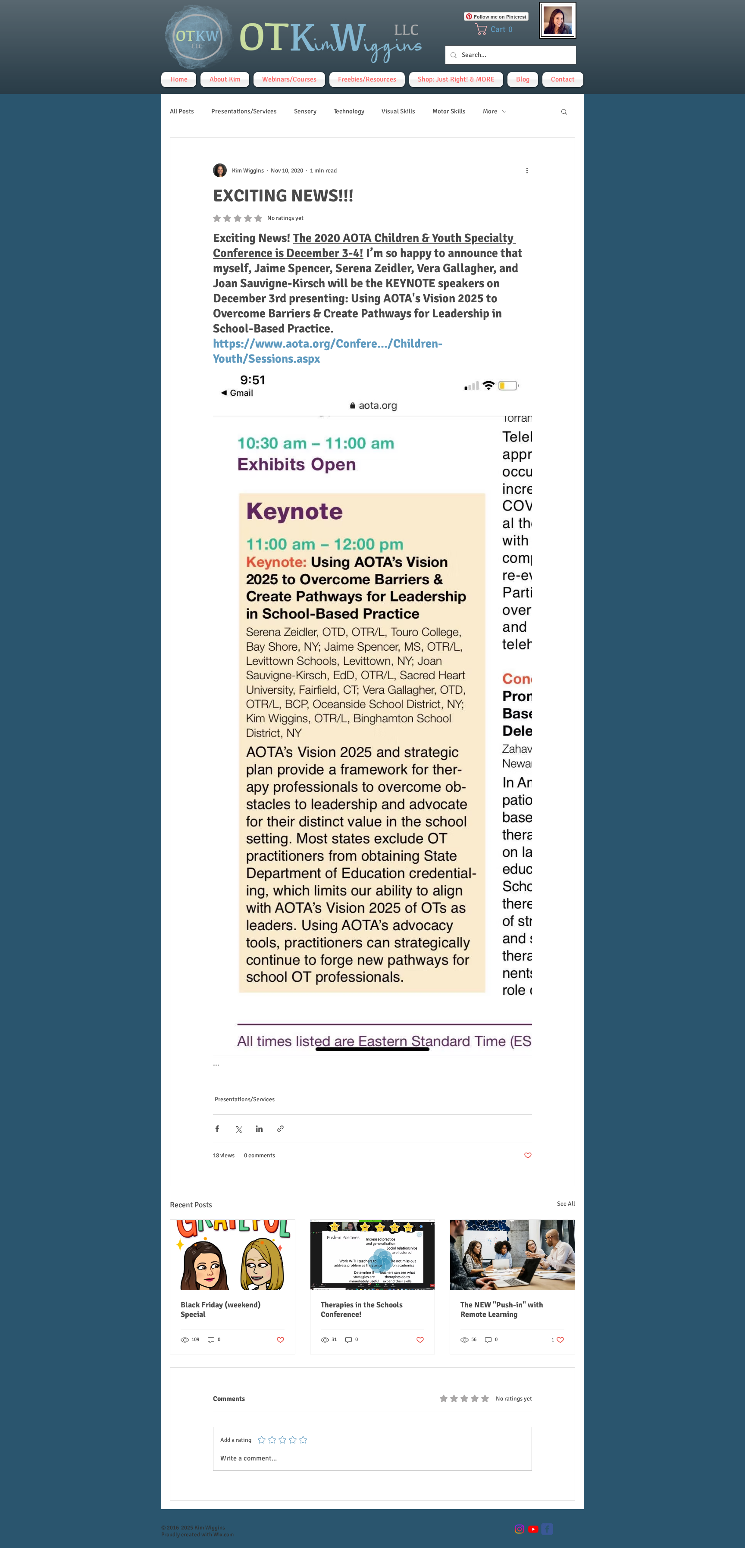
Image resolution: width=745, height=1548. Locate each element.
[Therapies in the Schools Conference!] (372, 1255)
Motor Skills (449, 111)
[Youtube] (533, 1529)
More (490, 111)
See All (566, 1203)
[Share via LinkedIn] (259, 1129)
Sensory (305, 111)
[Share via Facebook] (217, 1129)
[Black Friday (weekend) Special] (232, 1255)
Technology (349, 111)
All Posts (182, 111)
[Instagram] (519, 1529)
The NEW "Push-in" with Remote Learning (501, 1309)
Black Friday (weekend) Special (221, 1309)
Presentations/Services (244, 111)
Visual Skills (398, 111)
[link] (497, 29)
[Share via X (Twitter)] (238, 1129)
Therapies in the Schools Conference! (362, 1309)
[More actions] (527, 170)
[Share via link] (280, 1129)
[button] (564, 111)
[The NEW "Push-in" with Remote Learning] (512, 1255)
